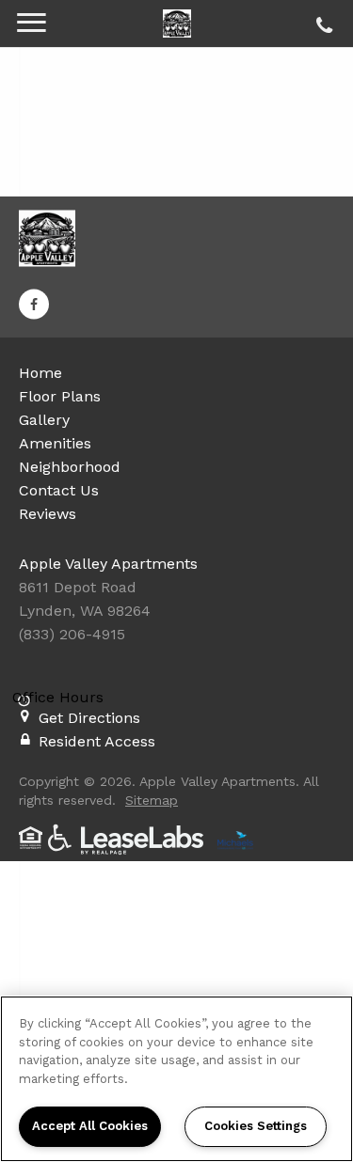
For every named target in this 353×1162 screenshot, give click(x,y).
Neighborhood (69, 467)
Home (40, 373)
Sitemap (151, 800)
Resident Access (97, 741)
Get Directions (89, 718)
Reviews (47, 514)
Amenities (55, 443)
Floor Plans (60, 396)
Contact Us (59, 490)
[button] (34, 305)
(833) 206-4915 (321, 20)
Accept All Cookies (90, 1126)
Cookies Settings (255, 1126)
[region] (176, 1079)
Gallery (44, 420)
